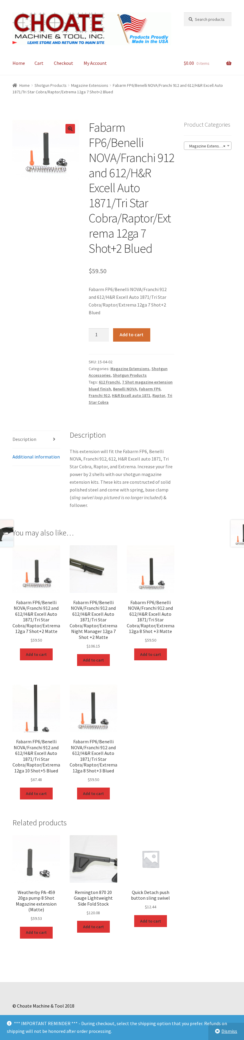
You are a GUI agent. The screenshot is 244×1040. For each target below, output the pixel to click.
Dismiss (229, 1031)
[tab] (36, 439)
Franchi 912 (99, 395)
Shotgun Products (51, 85)
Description (24, 439)
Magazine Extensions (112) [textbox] (209, 146)
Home (18, 63)
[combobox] (208, 146)
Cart (39, 63)
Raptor (158, 395)
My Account (95, 63)
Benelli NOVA (125, 389)
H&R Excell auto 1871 (131, 395)
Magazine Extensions (89, 85)
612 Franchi (109, 382)
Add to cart (131, 334)
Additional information (36, 457)
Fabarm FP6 (149, 389)
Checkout (63, 63)
